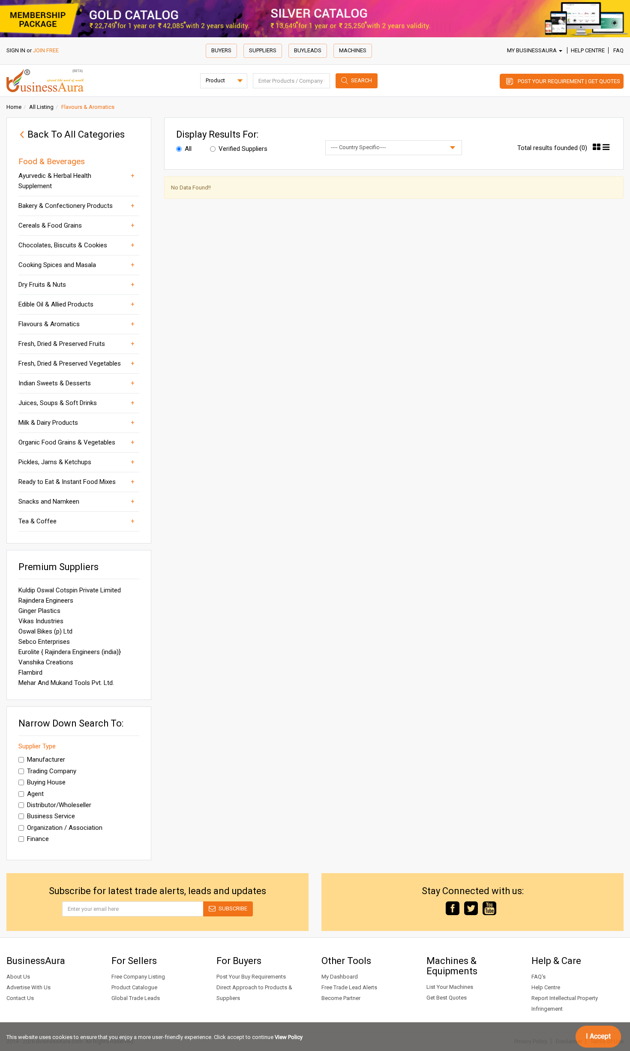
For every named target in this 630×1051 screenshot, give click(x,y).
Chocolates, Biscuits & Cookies (62, 245)
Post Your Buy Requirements (251, 976)
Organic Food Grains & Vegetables (66, 442)
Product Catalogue (134, 987)
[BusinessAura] (45, 80)
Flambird (30, 672)
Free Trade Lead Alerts (349, 987)
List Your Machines (449, 987)
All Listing (41, 107)
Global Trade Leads (135, 998)
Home (13, 107)
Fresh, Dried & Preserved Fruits (61, 344)
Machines (352, 50)
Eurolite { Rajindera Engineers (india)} (69, 652)
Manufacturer (46, 759)
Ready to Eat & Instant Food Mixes (67, 482)
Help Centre (588, 50)
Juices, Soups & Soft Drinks (57, 403)
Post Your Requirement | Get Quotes (569, 81)
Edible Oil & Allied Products (55, 304)
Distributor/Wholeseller (59, 805)
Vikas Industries (40, 621)
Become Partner (340, 998)
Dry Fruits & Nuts (42, 284)
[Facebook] (452, 907)
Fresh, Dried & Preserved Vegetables (69, 363)
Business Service (51, 816)
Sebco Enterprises (44, 642)
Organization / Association (64, 828)
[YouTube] (489, 907)
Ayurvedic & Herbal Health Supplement (54, 181)
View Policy (289, 1037)
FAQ (618, 50)
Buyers (221, 50)
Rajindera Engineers (45, 600)
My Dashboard (339, 976)
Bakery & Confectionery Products (65, 206)
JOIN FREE (46, 50)
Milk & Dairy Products (48, 422)
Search (361, 80)
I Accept (598, 1036)
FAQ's (538, 976)
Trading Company (51, 771)
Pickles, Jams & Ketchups (54, 462)
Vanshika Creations (45, 662)
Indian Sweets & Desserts (54, 383)
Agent (35, 794)
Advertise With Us (28, 987)
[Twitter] (471, 907)
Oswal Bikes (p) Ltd (45, 631)
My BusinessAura (532, 50)
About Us (18, 976)
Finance (38, 839)
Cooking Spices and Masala (57, 265)
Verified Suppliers (243, 149)
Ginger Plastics (39, 611)
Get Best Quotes (446, 997)
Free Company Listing (138, 976)
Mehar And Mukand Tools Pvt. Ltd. (66, 683)
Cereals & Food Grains (50, 225)
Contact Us (20, 998)
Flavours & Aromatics (49, 324)
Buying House (46, 782)
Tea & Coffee (37, 521)
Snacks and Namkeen (48, 501)
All (188, 149)
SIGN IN (15, 50)
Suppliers (262, 50)
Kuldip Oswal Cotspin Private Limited (69, 590)
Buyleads (307, 50)
